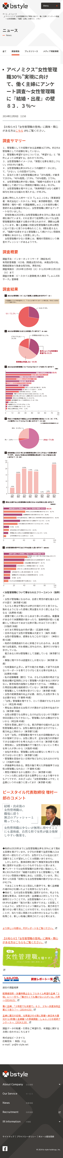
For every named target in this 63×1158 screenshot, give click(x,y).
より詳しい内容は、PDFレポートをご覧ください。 (28, 928)
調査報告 (15, 51)
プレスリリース (31, 51)
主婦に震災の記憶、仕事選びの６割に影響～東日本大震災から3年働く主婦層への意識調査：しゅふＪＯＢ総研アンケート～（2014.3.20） (31, 1019)
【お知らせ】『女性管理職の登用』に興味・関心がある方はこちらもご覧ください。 (30, 940)
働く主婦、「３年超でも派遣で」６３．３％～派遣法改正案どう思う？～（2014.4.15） (31, 1008)
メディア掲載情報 (50, 51)
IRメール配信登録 (46, 1136)
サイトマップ (8, 1136)
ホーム (5, 14)
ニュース (13, 14)
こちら (19, 130)
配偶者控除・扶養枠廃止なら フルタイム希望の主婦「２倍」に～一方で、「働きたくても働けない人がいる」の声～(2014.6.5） (31, 997)
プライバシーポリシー (26, 1136)
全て (4, 51)
